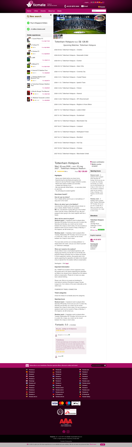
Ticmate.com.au (60, 392)
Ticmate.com (85, 369)
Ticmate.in (85, 387)
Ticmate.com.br (60, 387)
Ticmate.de (58, 372)
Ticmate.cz (31, 378)
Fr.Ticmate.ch (59, 394)
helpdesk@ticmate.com (76, 436)
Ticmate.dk (58, 369)
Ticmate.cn (58, 383)
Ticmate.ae (32, 390)
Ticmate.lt (84, 385)
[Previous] (65, 24)
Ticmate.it (84, 374)
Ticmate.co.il (32, 383)
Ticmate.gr (58, 385)
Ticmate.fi (58, 376)
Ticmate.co (32, 394)
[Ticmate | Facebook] (64, 431)
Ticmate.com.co (33, 396)
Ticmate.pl (31, 376)
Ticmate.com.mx (60, 396)
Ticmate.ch (32, 392)
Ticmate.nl (85, 372)
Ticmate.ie (58, 381)
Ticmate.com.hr (60, 390)
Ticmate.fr (31, 374)
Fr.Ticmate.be (85, 394)
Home (29, 11)
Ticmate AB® (76, 438)
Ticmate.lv (85, 378)
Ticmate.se (32, 369)
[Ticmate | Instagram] (68, 431)
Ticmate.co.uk (85, 381)
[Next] (94, 24)
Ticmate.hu (58, 378)
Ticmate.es (32, 372)
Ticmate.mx (85, 392)
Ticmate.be (32, 385)
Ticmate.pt (85, 376)
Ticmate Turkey (86, 396)
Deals (59, 11)
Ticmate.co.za (85, 390)
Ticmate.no (58, 374)
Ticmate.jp (31, 381)
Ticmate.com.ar (86, 383)
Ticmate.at (31, 387)
